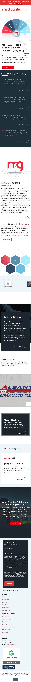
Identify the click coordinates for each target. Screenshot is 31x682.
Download (19, 3)
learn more (23, 218)
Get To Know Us (18, 346)
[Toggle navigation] (26, 9)
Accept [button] (15, 679)
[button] (28, 470)
